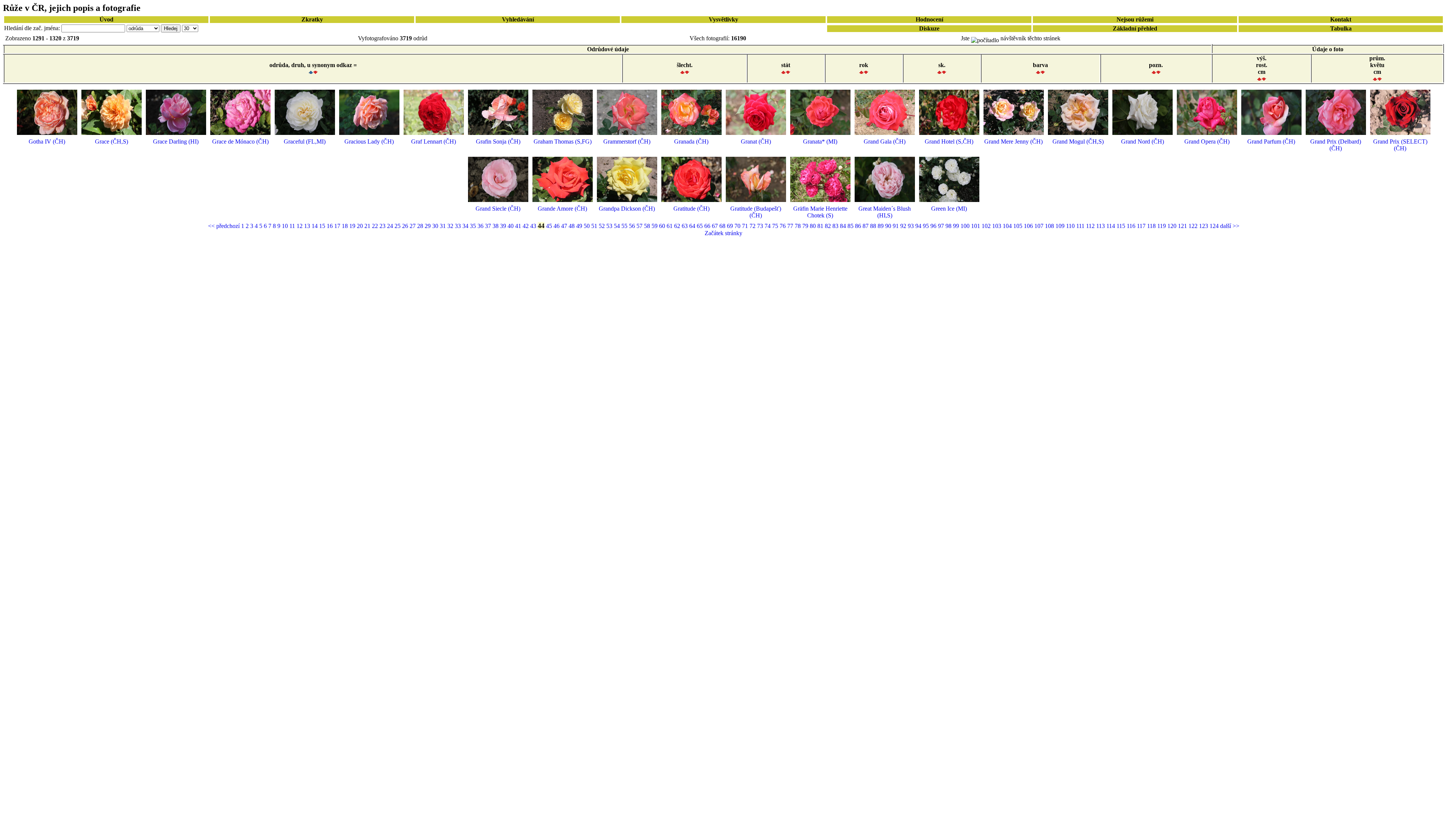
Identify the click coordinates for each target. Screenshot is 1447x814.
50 (587, 226)
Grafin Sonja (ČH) (498, 141)
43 (534, 226)
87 (866, 226)
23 (383, 226)
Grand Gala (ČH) (885, 141)
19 (353, 226)
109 (1060, 226)
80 (813, 226)
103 (997, 226)
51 (595, 226)
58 (648, 226)
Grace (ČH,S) (111, 141)
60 (663, 226)
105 (1018, 226)
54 (617, 226)
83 (836, 226)
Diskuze (929, 28)
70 (738, 226)
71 (746, 226)
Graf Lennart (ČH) (433, 141)
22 (375, 226)
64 (693, 226)
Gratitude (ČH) (691, 208)
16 (330, 226)
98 (949, 226)
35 (473, 226)
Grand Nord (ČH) (1142, 141)
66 (708, 226)
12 (300, 226)
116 (1132, 226)
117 (1142, 226)
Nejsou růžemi (1135, 19)
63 (685, 226)
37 (489, 226)
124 (1215, 226)
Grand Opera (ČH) (1207, 141)
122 (1193, 226)
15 (323, 226)
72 (753, 226)
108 (1050, 226)
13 (308, 226)
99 (957, 226)
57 (640, 226)
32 (451, 226)
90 (889, 226)
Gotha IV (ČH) (47, 141)
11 (293, 226)
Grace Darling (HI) (176, 141)
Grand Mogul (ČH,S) (1078, 141)
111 (1081, 226)
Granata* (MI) (820, 141)
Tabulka (1341, 28)
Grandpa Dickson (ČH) (627, 208)
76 (783, 226)
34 (466, 226)
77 (791, 226)
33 (458, 226)
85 (851, 226)
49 (580, 226)
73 (761, 226)
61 (670, 226)
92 (904, 226)
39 (504, 226)
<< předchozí (224, 226)
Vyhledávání (518, 19)
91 (896, 226)
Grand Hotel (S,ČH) (949, 141)
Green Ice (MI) (949, 208)
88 (874, 226)
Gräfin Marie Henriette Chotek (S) (820, 212)
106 (1029, 226)
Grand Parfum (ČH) (1271, 141)
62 (678, 226)
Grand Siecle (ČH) (498, 208)
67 (715, 226)
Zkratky (312, 19)
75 (776, 226)
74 (768, 226)
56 (632, 226)
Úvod (106, 19)
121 (1183, 226)
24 (391, 226)
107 (1039, 226)
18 (345, 226)
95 (926, 226)
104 (1008, 226)
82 (828, 226)
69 (730, 226)
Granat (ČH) (756, 141)
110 (1071, 226)
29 (428, 226)
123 (1204, 226)
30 (436, 226)
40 (511, 226)
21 (368, 226)
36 (481, 226)
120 (1172, 226)
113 (1101, 226)
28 (421, 226)
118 (1152, 226)
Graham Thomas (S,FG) (563, 141)
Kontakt (1340, 19)
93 (911, 226)
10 (285, 226)
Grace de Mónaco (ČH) (240, 141)
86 (859, 226)
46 (557, 226)
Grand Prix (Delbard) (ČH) (1335, 144)
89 (881, 226)
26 (406, 226)
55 (625, 226)
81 (821, 226)
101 (976, 226)
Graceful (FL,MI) (305, 141)
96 (934, 226)
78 (798, 226)
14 (315, 226)
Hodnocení (929, 19)
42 (526, 226)
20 (360, 226)
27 (413, 226)
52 (602, 226)
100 (966, 226)
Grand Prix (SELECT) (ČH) (1400, 144)
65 (700, 226)
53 (610, 226)
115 (1122, 226)
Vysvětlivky (723, 19)
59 (655, 226)
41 (519, 226)
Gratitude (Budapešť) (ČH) (755, 212)
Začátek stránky (723, 233)
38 (496, 226)
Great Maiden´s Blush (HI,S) (884, 212)
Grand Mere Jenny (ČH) (1013, 141)
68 (723, 226)
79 (806, 226)
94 (919, 226)
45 (550, 226)
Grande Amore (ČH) (562, 208)
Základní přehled (1135, 28)
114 (1111, 226)
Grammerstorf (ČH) (626, 141)
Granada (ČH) (691, 141)
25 (398, 226)
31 (443, 226)
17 (338, 226)
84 (843, 226)
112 (1091, 226)
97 (941, 226)
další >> (1229, 226)
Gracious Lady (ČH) (369, 141)
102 (987, 226)
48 (572, 226)
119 (1162, 226)
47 (565, 226)
